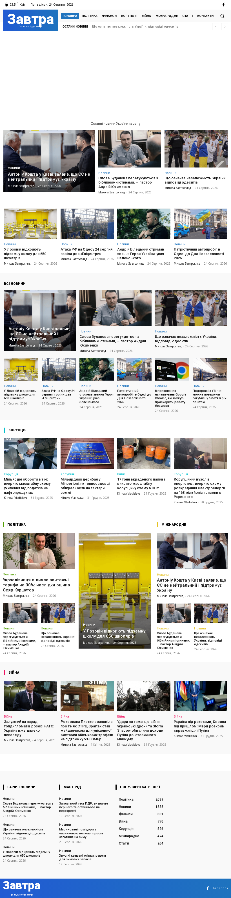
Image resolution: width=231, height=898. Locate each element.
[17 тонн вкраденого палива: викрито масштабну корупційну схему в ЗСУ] (143, 453)
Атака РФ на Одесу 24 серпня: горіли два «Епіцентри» (87, 251)
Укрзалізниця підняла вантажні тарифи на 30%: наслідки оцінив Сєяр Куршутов (36, 585)
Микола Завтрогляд (111, 192)
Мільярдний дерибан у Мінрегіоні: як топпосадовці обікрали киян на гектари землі (85, 486)
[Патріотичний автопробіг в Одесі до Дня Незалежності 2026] (200, 224)
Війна (121, 473)
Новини (14, 168)
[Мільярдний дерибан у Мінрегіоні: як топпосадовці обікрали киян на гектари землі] (87, 453)
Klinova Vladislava (15, 498)
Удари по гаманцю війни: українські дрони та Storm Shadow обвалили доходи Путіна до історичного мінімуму (140, 730)
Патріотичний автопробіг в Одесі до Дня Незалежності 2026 (199, 253)
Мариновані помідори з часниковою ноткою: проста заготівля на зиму (81, 833)
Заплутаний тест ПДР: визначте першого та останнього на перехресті (83, 807)
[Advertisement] (115, 78)
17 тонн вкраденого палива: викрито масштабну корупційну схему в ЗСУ (141, 483)
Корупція (11, 473)
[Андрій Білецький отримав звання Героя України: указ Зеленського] (143, 224)
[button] (222, 16)
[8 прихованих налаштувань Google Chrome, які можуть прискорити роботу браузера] (172, 369)
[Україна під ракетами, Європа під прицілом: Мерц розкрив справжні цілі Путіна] (200, 696)
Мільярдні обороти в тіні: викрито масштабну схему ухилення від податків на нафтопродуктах (27, 486)
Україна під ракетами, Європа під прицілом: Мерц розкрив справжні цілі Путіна (200, 726)
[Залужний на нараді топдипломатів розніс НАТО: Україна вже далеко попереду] (30, 696)
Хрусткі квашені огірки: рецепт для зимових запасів (82, 857)
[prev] (215, 26)
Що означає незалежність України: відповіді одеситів (195, 180)
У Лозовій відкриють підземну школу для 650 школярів (135, 26)
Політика (9, 574)
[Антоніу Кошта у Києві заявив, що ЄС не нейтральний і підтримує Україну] (49, 161)
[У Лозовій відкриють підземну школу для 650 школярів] (30, 224)
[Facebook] (223, 4)
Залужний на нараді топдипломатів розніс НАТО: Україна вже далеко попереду (29, 728)
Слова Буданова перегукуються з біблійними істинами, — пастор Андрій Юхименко (128, 182)
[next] (224, 26)
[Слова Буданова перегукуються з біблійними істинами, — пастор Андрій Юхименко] (129, 148)
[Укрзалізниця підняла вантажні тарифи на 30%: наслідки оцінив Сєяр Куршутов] (39, 551)
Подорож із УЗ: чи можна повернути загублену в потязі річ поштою (209, 396)
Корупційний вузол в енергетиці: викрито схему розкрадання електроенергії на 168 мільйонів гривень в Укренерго (199, 488)
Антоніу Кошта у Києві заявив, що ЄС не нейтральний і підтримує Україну (191, 585)
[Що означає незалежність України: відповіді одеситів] (196, 148)
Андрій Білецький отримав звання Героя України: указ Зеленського (140, 253)
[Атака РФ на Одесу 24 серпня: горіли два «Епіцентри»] (87, 224)
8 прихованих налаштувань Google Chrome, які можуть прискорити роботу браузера (170, 398)
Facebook (220, 888)
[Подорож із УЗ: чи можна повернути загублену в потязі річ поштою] (210, 369)
